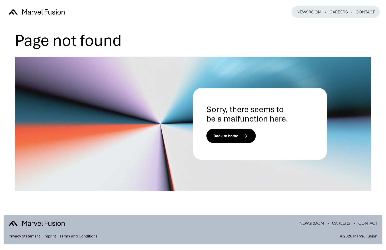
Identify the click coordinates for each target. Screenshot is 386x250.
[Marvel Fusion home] (37, 12)
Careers (338, 12)
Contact (365, 12)
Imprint (50, 236)
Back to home (226, 135)
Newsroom (309, 12)
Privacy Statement (24, 236)
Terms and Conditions (79, 236)
